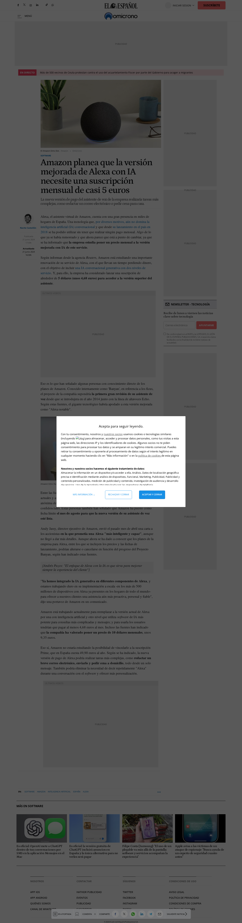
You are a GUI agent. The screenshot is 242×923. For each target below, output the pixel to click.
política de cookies (149, 455)
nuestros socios (113, 434)
